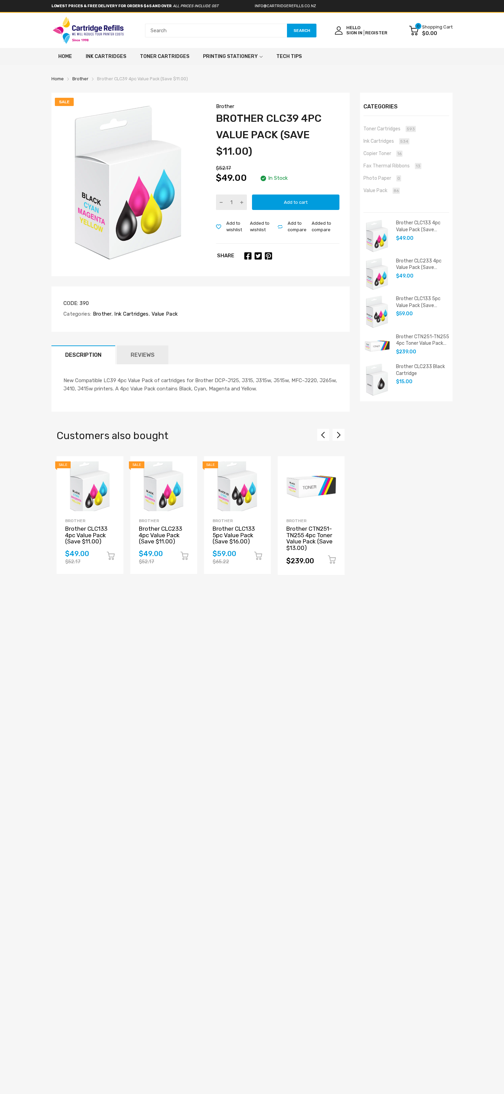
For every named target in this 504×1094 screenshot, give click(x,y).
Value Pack (164, 314)
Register (376, 32)
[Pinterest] (268, 256)
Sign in (354, 32)
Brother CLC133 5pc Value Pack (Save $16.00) (234, 535)
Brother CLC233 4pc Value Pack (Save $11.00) (160, 535)
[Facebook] (248, 256)
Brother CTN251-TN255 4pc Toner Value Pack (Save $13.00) (309, 538)
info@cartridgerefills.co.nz (285, 6)
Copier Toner (382, 153)
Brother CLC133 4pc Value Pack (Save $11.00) (86, 535)
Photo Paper (381, 178)
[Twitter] (258, 256)
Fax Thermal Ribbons (391, 166)
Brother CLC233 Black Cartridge (420, 370)
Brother (225, 106)
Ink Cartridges (131, 314)
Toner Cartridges (389, 129)
